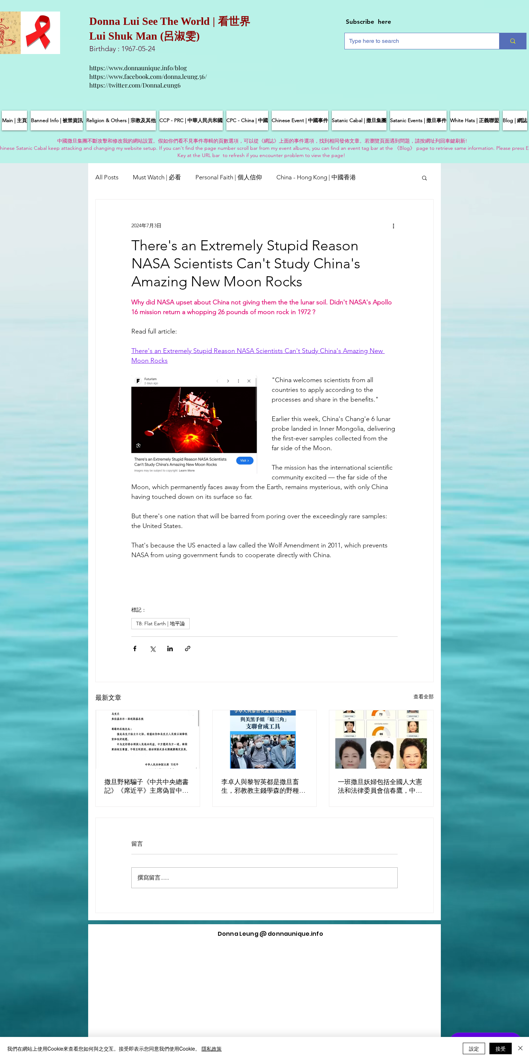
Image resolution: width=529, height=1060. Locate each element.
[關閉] (520, 1048)
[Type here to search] (512, 41)
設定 (474, 1048)
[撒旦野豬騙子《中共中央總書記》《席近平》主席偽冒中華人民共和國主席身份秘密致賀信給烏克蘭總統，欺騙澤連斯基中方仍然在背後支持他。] (148, 739)
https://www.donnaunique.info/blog (138, 68)
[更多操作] (393, 225)
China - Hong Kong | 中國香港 (316, 177)
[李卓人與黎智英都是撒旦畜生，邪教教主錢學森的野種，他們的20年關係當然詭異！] (265, 739)
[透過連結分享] (187, 648)
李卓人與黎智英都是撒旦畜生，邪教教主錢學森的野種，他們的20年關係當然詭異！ (263, 786)
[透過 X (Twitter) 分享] (152, 648)
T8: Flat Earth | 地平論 (160, 623)
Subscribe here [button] (368, 21)
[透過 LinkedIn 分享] (170, 648)
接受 (501, 1048)
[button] (424, 177)
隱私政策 (212, 1048)
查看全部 (423, 696)
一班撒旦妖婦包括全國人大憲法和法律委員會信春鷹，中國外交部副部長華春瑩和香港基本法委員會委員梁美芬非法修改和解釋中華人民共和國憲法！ (380, 786)
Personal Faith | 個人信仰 (228, 177)
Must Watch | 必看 (157, 177)
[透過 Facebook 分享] (134, 648)
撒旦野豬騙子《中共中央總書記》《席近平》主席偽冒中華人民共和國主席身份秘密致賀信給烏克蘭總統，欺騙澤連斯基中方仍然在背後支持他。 (146, 786)
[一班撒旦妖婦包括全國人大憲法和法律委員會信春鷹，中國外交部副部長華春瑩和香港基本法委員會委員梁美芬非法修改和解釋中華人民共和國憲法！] (381, 739)
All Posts (106, 177)
